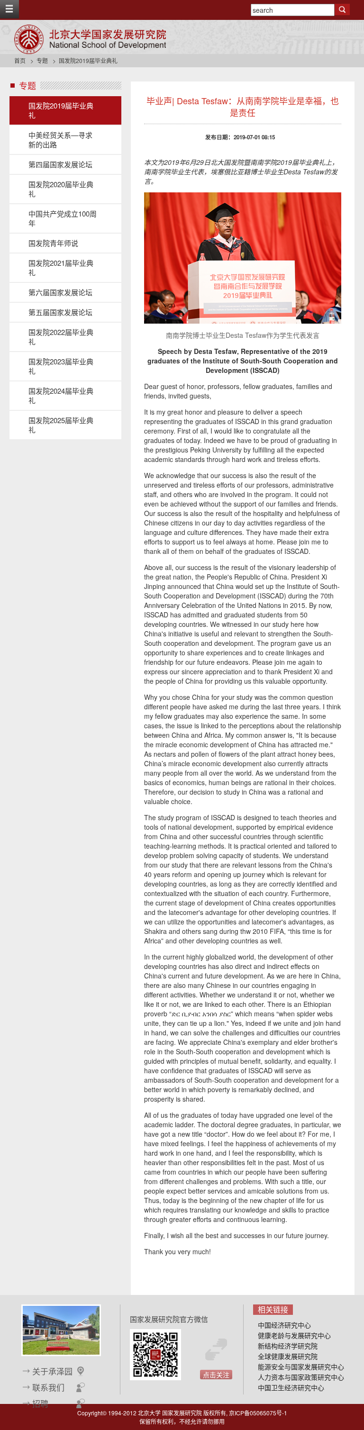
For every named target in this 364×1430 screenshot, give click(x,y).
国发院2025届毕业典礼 (60, 424)
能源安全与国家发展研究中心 (301, 1366)
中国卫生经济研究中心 (291, 1387)
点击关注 (216, 1374)
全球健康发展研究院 (288, 1356)
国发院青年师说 (53, 243)
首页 (20, 60)
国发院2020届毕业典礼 (60, 189)
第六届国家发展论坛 (60, 292)
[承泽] (61, 1329)
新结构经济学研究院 (288, 1345)
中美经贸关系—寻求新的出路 (60, 139)
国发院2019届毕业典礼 (60, 110)
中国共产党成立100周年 (62, 218)
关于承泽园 (52, 1371)
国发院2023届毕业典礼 (60, 366)
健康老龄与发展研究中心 (294, 1335)
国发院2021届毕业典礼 (60, 267)
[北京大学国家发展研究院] (90, 39)
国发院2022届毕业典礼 (60, 336)
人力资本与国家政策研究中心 (301, 1377)
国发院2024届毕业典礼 (60, 395)
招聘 (40, 1403)
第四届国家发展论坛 (60, 164)
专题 (42, 60)
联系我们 (48, 1387)
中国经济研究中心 (284, 1325)
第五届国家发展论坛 (60, 312)
